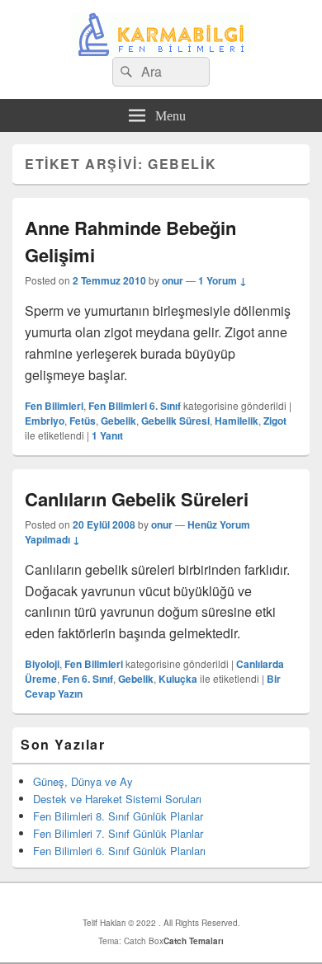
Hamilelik (236, 420)
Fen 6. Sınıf (87, 678)
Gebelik (118, 420)
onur (172, 280)
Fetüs (82, 420)
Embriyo (44, 420)
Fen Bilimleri (54, 405)
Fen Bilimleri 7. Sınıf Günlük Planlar (118, 833)
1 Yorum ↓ (222, 280)
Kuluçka (178, 678)
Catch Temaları (193, 941)
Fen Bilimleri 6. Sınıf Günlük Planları (119, 850)
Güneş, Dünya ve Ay (83, 781)
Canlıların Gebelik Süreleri (137, 499)
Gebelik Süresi (175, 420)
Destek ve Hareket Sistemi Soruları (117, 798)
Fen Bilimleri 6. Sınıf (134, 405)
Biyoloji (42, 663)
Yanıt (107, 435)
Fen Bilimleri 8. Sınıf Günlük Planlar (118, 816)
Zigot (274, 420)
